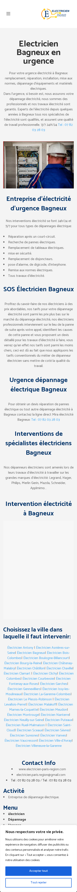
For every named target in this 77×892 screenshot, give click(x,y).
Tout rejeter (39, 882)
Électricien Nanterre (55, 715)
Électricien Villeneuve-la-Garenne (39, 746)
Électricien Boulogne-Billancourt (46, 658)
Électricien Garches (53, 684)
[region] (38, 858)
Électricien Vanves (53, 735)
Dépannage (17, 820)
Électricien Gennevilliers (23, 689)
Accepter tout (38, 871)
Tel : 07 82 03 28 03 (45, 420)
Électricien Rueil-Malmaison (25, 725)
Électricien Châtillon (30, 668)
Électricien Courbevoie (38, 679)
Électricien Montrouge (23, 715)
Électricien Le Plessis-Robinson (30, 699)
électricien (16, 814)
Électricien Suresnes (24, 735)
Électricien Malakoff (42, 704)
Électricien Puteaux (58, 720)
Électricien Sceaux (30, 730)
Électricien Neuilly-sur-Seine (23, 720)
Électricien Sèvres (57, 730)
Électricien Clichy (45, 673)
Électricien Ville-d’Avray (55, 741)
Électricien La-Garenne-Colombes (47, 694)
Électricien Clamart (17, 673)
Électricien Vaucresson (20, 741)
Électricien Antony (20, 648)
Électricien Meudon (53, 710)
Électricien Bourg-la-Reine (22, 663)
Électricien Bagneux (31, 653)
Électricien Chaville (59, 668)
